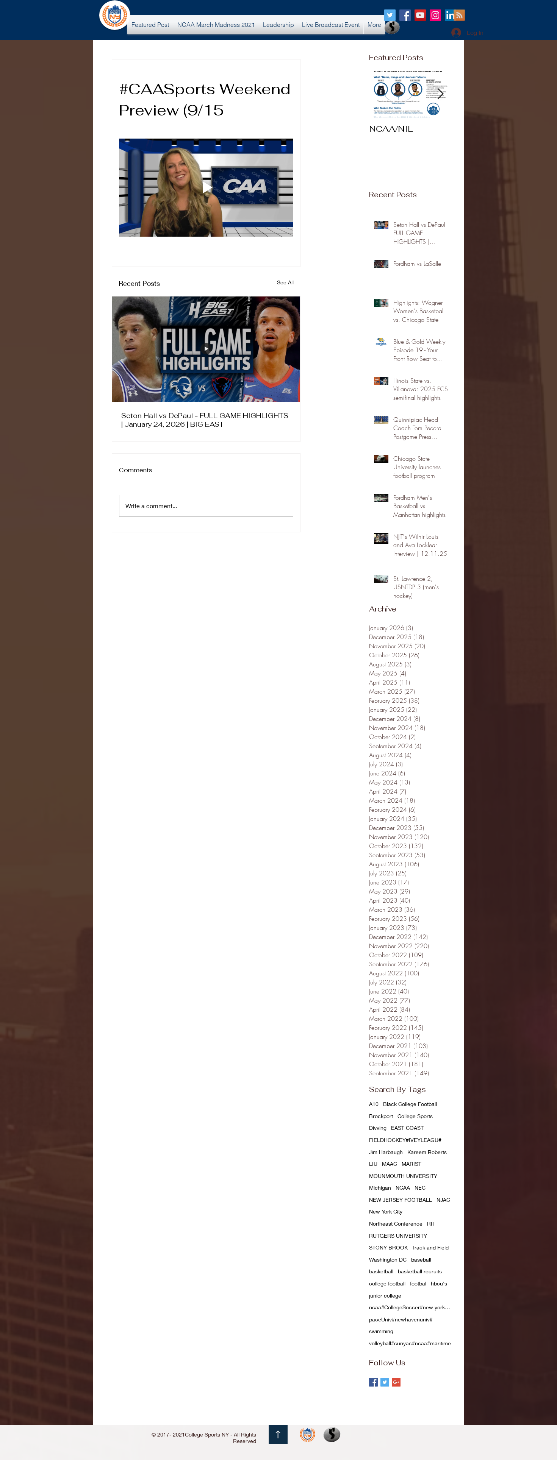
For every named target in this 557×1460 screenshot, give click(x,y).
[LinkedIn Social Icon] (450, 15)
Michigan (380, 1187)
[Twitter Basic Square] (384, 1382)
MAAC (389, 1164)
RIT (431, 1223)
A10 (374, 1104)
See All (285, 282)
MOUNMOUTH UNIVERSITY (403, 1176)
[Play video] (206, 188)
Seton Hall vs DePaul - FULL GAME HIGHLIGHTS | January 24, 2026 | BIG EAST (204, 420)
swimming (381, 1331)
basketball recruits (420, 1271)
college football (387, 1283)
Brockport (381, 1116)
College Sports (415, 1116)
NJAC (443, 1199)
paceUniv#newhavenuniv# (401, 1319)
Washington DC (388, 1259)
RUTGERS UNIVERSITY (398, 1235)
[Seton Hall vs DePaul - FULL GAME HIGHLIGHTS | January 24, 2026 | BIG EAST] (206, 349)
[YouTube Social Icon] (420, 15)
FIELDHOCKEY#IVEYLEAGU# (405, 1140)
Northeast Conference (395, 1223)
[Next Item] (440, 94)
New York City (385, 1211)
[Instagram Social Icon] (435, 15)
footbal (418, 1283)
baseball (421, 1259)
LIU (373, 1164)
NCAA (403, 1187)
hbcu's (439, 1283)
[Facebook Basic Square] (373, 1382)
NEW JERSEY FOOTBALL (400, 1199)
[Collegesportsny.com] (390, 15)
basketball (381, 1271)
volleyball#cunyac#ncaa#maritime (410, 1343)
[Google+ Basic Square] (396, 1382)
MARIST (411, 1164)
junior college (385, 1295)
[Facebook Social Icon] (405, 15)
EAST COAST (407, 1128)
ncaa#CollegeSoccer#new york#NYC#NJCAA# (410, 1307)
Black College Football (410, 1104)
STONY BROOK (388, 1247)
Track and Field (430, 1247)
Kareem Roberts (427, 1152)
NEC (420, 1187)
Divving (377, 1128)
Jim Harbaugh (386, 1152)
